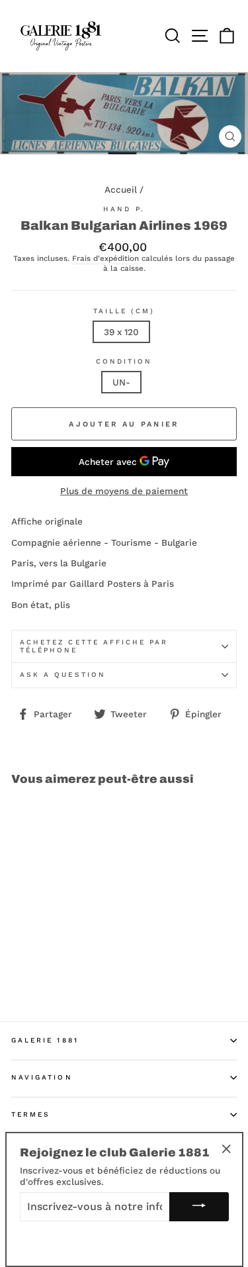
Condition (124, 361)
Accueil (120, 189)
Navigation (42, 1077)
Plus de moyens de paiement (124, 490)
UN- (121, 382)
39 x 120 (121, 332)
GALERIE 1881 (45, 1040)
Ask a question (63, 674)
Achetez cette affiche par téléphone (94, 646)
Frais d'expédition (105, 258)
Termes (30, 1114)
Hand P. (123, 209)
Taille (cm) (124, 311)
